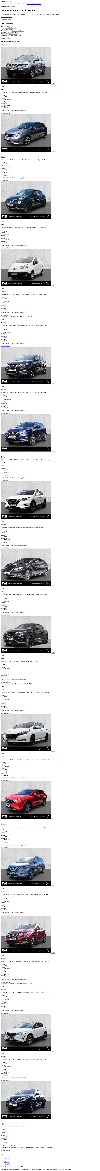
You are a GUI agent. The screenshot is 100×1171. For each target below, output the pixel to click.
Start (5, 1161)
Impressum (6, 1162)
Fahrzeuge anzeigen (5, 35)
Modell (2, 26)
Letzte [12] (6, 1158)
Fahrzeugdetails (5, 113)
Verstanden (67, 1169)
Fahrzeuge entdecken (6, 17)
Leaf (2, 591)
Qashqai (3, 322)
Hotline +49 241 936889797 (34, 4)
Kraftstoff (3, 27)
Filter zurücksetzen (16, 35)
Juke (2, 89)
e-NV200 (3, 291)
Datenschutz (7, 1164)
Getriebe (3, 29)
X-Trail (3, 689)
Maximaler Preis (5, 33)
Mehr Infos (61, 1169)
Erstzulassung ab (5, 32)
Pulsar (3, 157)
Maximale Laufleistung (6, 30)
